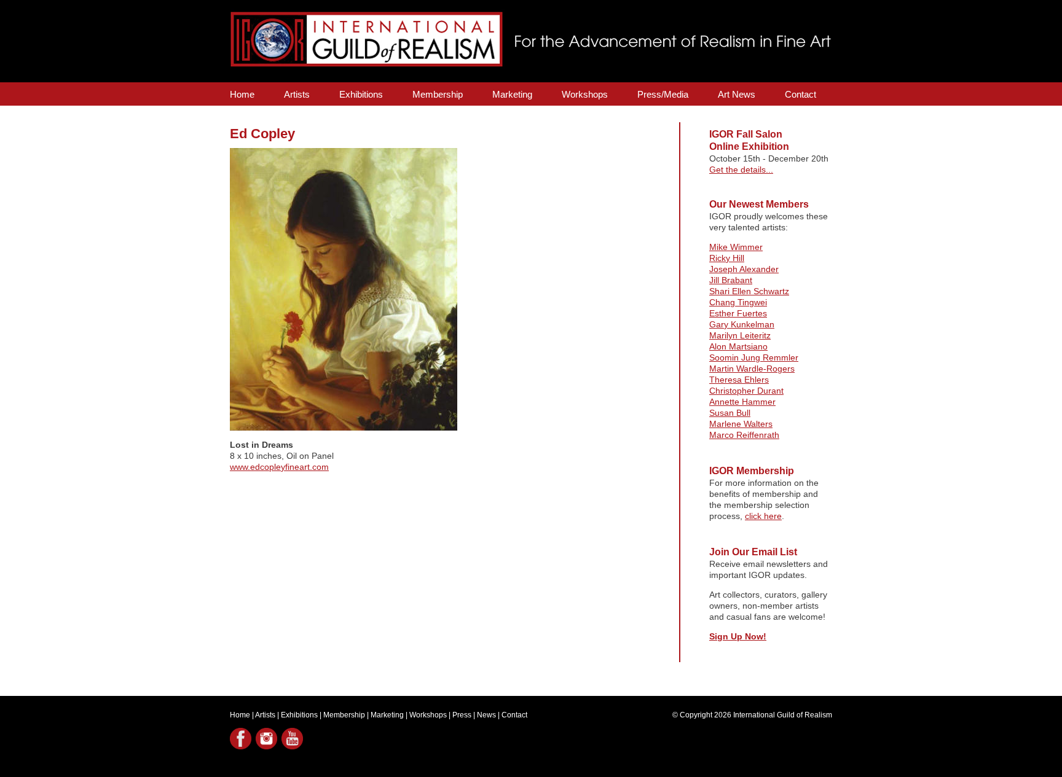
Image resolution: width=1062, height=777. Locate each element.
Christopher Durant (746, 391)
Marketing (512, 94)
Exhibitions (361, 94)
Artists (297, 94)
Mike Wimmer (736, 247)
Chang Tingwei (738, 302)
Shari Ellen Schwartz (749, 291)
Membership (437, 94)
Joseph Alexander (744, 269)
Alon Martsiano (738, 346)
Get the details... (741, 169)
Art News (736, 94)
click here (763, 516)
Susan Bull (729, 413)
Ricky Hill (726, 258)
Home (242, 94)
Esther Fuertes (738, 313)
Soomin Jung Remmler (753, 357)
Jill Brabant (730, 280)
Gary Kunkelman (741, 324)
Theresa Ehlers (739, 380)
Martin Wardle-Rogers (752, 368)
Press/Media (662, 94)
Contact (800, 94)
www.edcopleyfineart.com (279, 467)
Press (461, 715)
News (486, 715)
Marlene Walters (741, 424)
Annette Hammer (742, 402)
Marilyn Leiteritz (740, 335)
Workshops (585, 94)
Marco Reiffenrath (744, 435)
